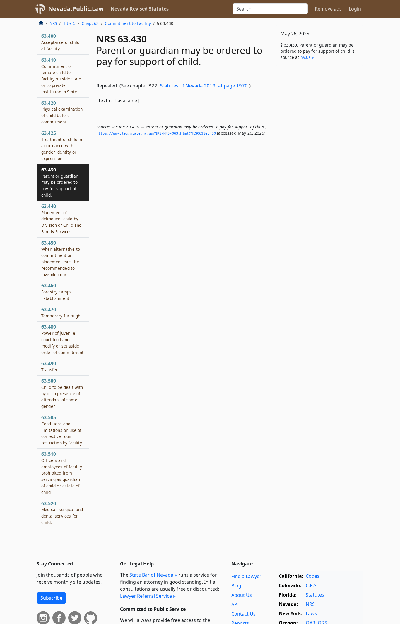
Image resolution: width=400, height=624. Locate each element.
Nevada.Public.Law (76, 9)
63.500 (62, 393)
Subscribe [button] (51, 598)
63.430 (59, 182)
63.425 (61, 145)
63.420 (62, 112)
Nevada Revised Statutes (140, 9)
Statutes (315, 595)
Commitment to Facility (128, 23)
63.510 (61, 473)
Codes (312, 576)
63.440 (61, 218)
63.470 (61, 312)
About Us (241, 595)
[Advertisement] (319, 162)
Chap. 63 (90, 23)
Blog (236, 585)
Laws (311, 613)
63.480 (62, 339)
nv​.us (305, 57)
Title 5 (69, 23)
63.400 (60, 42)
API (235, 604)
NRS (53, 23)
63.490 (49, 366)
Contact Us (243, 614)
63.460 (57, 291)
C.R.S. (312, 585)
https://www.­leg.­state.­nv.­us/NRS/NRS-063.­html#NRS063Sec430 (156, 133)
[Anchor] (254, 85)
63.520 (62, 512)
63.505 (61, 430)
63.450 (60, 258)
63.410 (61, 75)
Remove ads (328, 9)
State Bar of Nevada (151, 575)
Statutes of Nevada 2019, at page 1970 (204, 85)
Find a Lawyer (246, 576)
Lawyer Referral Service (146, 596)
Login (355, 9)
